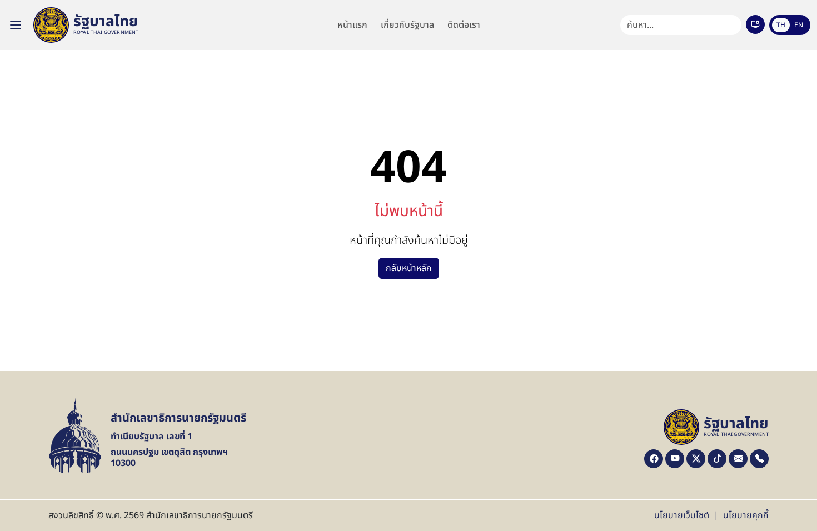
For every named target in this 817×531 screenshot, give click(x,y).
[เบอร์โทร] (759, 458)
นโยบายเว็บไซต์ (681, 515)
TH (780, 25)
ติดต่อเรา (463, 25)
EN (798, 25)
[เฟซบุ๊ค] (653, 458)
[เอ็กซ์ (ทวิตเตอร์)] (695, 458)
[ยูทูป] (674, 458)
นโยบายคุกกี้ (746, 515)
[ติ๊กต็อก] (717, 458)
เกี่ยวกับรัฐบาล (407, 25)
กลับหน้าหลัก (409, 268)
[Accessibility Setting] (755, 24)
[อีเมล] (738, 458)
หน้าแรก (352, 25)
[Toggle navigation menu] (15, 25)
